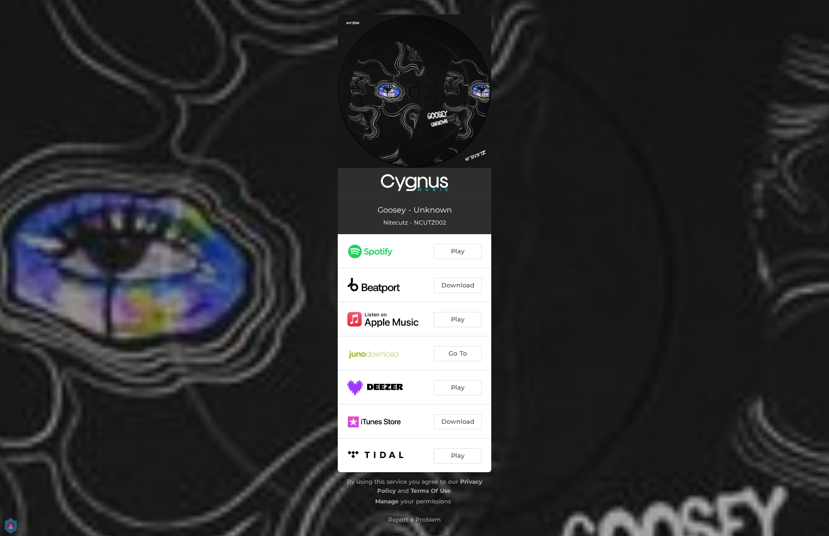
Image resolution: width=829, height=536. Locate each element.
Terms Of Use (431, 490)
